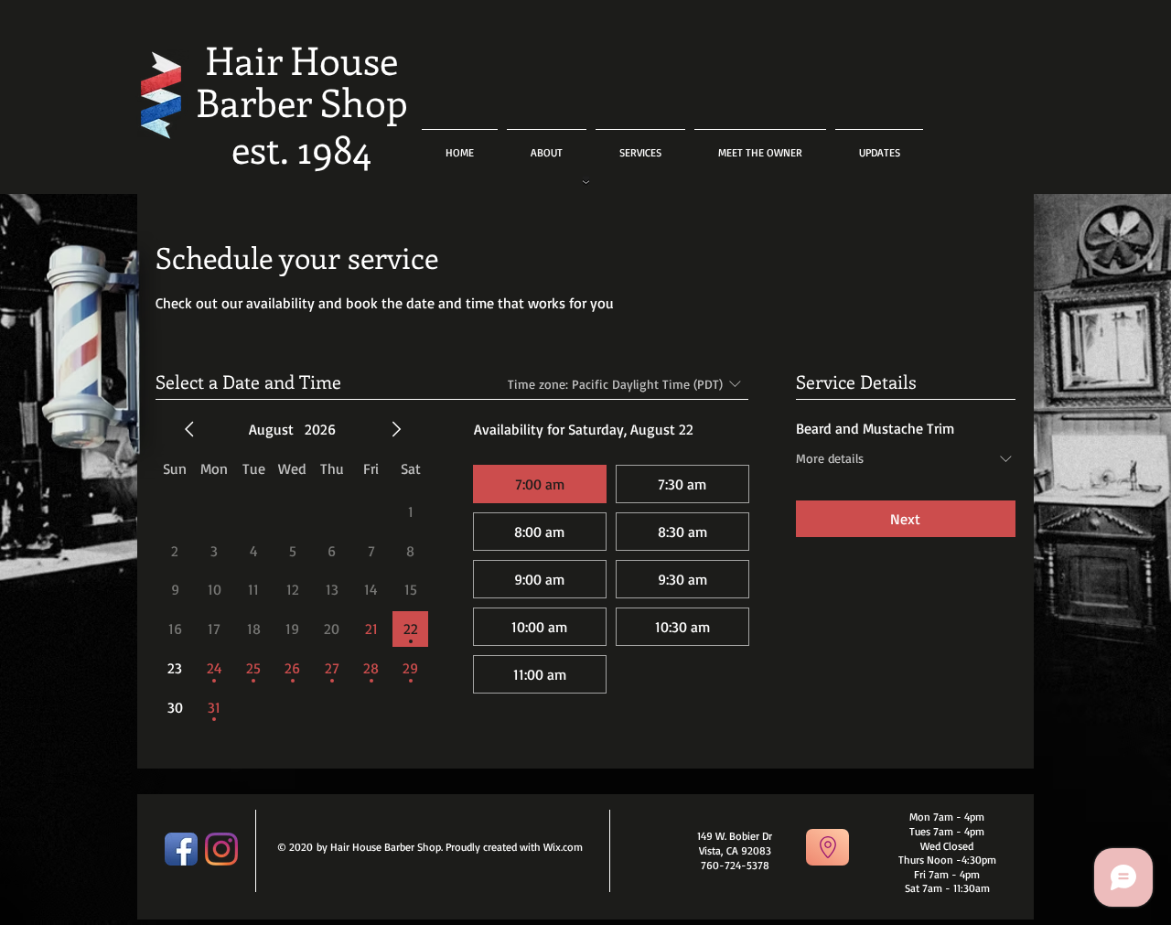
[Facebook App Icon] (181, 849)
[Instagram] (221, 849)
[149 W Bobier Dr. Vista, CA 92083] (827, 847)
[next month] (396, 429)
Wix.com (563, 847)
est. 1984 (301, 148)
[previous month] (189, 429)
